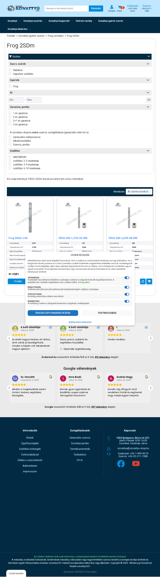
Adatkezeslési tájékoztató (80, 322)
